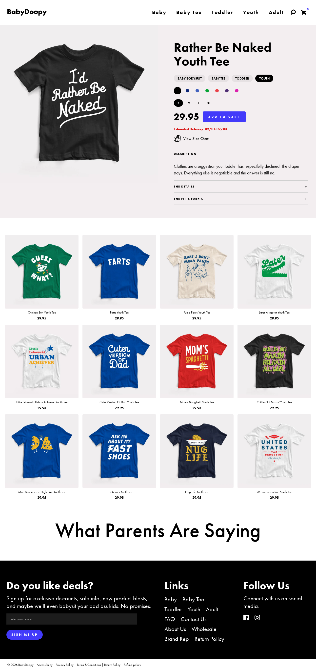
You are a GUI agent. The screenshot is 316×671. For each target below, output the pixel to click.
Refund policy (132, 665)
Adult (212, 609)
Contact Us (193, 619)
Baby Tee (193, 599)
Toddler (173, 609)
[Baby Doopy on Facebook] (246, 618)
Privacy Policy (65, 665)
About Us (175, 629)
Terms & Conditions (89, 665)
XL (209, 103)
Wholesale (204, 629)
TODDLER (242, 78)
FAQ (169, 619)
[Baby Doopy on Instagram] (257, 618)
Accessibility (45, 665)
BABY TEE (218, 78)
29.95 (186, 116)
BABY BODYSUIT (190, 78)
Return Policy (209, 639)
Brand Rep (176, 639)
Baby (170, 599)
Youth (194, 609)
